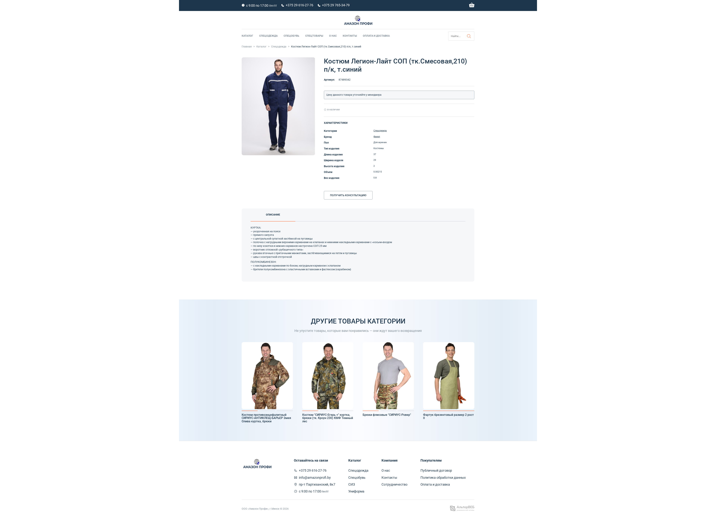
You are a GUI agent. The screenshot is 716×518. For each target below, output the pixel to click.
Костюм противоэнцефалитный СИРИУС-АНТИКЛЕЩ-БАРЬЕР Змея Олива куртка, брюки (266, 418)
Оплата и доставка (376, 35)
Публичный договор (436, 470)
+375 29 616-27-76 (299, 5)
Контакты (350, 35)
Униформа (356, 491)
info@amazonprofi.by (315, 477)
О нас (333, 35)
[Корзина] (471, 6)
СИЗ (351, 484)
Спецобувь (291, 35)
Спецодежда (268, 35)
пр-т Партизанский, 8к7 (317, 484)
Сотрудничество (394, 484)
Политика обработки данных (443, 477)
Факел (376, 136)
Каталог (247, 35)
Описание (273, 214)
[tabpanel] (267, 375)
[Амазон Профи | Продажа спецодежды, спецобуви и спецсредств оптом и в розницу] (358, 21)
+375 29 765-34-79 (336, 5)
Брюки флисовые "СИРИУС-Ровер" (387, 415)
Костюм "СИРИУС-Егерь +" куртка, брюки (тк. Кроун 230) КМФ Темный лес (327, 418)
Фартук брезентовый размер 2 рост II (448, 416)
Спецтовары (314, 35)
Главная (247, 46)
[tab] (273, 214)
